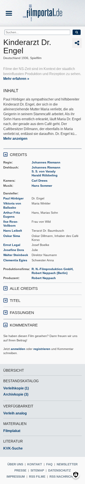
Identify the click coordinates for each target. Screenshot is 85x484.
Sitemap (37, 470)
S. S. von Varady (44, 171)
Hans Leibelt (12, 230)
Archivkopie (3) (15, 394)
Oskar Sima (11, 236)
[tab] (42, 154)
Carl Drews (40, 180)
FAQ (49, 464)
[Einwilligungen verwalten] (76, 475)
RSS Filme (37, 476)
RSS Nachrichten (64, 476)
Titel (15, 300)
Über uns (15, 464)
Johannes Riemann (46, 162)
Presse (20, 470)
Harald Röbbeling (45, 175)
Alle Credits (24, 288)
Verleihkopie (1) (16, 388)
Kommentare (24, 325)
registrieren (41, 349)
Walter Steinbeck (15, 255)
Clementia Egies (15, 260)
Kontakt (34, 464)
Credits (18, 154)
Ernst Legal (11, 245)
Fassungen (22, 312)
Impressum (16, 476)
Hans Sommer (42, 185)
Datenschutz (59, 470)
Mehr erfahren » (16, 79)
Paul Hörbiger (13, 198)
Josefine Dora (13, 250)
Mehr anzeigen (15, 138)
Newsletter (67, 464)
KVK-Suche (13, 448)
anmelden (18, 349)
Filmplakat (11, 431)
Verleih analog (15, 413)
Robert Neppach (44, 278)
